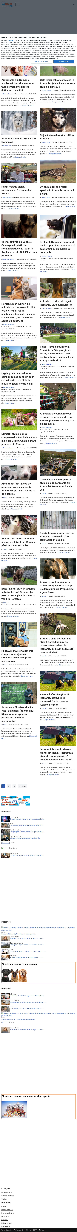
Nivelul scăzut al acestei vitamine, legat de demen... (27, 938)
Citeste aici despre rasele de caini (19, 964)
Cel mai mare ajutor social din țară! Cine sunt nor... (26, 855)
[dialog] (38, 50)
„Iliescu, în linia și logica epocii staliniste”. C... (25, 838)
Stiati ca (4, 1199)
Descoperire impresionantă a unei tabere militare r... (27, 945)
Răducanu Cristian (8, 259)
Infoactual (4, 1220)
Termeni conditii (6, 1230)
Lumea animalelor (7, 1192)
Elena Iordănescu (8, 324)
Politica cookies (19, 1230)
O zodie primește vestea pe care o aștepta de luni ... (27, 819)
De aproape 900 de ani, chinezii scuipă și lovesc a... (27, 832)
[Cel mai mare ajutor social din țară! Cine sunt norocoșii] (5, 856)
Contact (41, 1230)
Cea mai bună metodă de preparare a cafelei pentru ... (28, 1002)
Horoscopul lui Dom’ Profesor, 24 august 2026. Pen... (28, 951)
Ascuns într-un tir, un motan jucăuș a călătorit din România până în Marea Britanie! (18, 542)
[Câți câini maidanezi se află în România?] (58, 120)
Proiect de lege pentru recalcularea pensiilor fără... (26, 957)
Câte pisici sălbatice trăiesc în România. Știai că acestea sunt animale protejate (57, 83)
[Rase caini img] (14, 981)
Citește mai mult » (28, 105)
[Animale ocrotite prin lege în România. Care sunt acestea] (58, 288)
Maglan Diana (46, 142)
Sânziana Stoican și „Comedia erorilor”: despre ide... (18, 934)
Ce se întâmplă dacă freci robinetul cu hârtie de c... (27, 825)
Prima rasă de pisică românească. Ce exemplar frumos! (16, 190)
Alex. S (44, 493)
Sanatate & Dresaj (7, 1196)
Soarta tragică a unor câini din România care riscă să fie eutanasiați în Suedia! (57, 536)
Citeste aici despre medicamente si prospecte (26, 1096)
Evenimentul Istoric (7, 1213)
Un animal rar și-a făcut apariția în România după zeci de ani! (57, 190)
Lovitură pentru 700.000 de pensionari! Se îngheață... (27, 996)
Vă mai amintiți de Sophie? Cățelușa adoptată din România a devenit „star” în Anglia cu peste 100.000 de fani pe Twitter (19, 248)
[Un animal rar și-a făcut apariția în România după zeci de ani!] (58, 171)
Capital (3, 1206)
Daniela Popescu (8, 94)
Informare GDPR (31, 1230)
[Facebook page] (15, 805)
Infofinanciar (5, 1216)
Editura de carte (6, 1223)
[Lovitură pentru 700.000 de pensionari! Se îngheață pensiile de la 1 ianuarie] (5, 996)
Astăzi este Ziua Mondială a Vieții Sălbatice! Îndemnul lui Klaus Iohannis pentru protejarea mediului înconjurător (17, 714)
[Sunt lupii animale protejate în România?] (19, 123)
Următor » (22, 786)
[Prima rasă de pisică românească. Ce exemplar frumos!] (19, 173)
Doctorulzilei (5, 1226)
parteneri (11, 40)
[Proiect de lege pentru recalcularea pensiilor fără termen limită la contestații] (5, 958)
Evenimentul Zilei (7, 1210)
